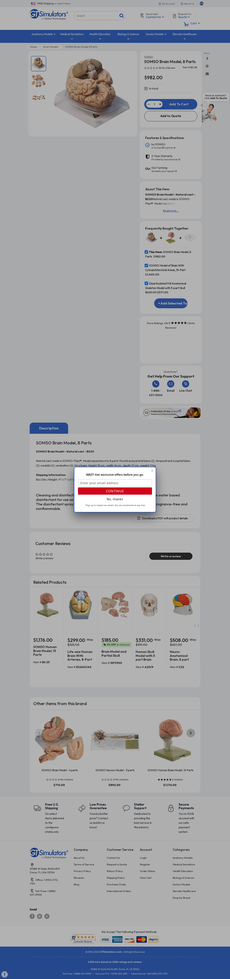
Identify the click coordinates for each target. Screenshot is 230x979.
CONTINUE (115, 491)
